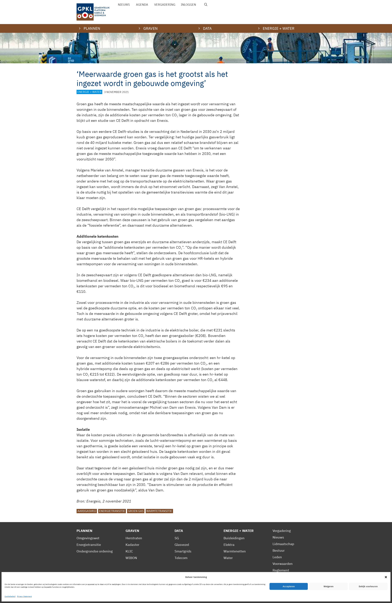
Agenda (142, 4)
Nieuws (124, 4)
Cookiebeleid (10, 596)
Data (179, 530)
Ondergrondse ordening (95, 551)
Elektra (229, 544)
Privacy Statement (24, 596)
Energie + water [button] (278, 28)
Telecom (181, 557)
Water (228, 557)
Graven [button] (150, 28)
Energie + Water (89, 92)
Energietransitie (112, 511)
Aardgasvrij (86, 511)
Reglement (281, 570)
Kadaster (132, 544)
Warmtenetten (235, 551)
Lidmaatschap (283, 544)
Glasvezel (182, 544)
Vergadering (164, 4)
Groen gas (135, 511)
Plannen (84, 530)
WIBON (131, 557)
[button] (385, 577)
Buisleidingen (234, 538)
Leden (277, 557)
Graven (132, 530)
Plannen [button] (92, 28)
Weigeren (329, 586)
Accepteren (289, 586)
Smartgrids (183, 551)
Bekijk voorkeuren (368, 586)
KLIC (129, 551)
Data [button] (207, 28)
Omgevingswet (88, 538)
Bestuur (279, 550)
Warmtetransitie (159, 511)
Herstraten (134, 538)
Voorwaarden (283, 563)
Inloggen (188, 4)
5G (177, 538)
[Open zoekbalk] (206, 5)
